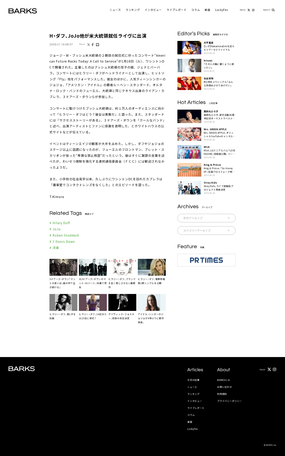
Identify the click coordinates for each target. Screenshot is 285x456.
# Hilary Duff (59, 222)
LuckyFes (221, 10)
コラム (195, 10)
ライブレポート (177, 10)
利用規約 (222, 393)
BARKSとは (223, 379)
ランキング (133, 10)
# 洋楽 (54, 247)
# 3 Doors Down (62, 241)
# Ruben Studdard (64, 235)
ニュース (115, 10)
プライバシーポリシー (229, 400)
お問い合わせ (224, 386)
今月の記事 (193, 379)
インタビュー (153, 10)
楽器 (207, 10)
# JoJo (55, 229)
